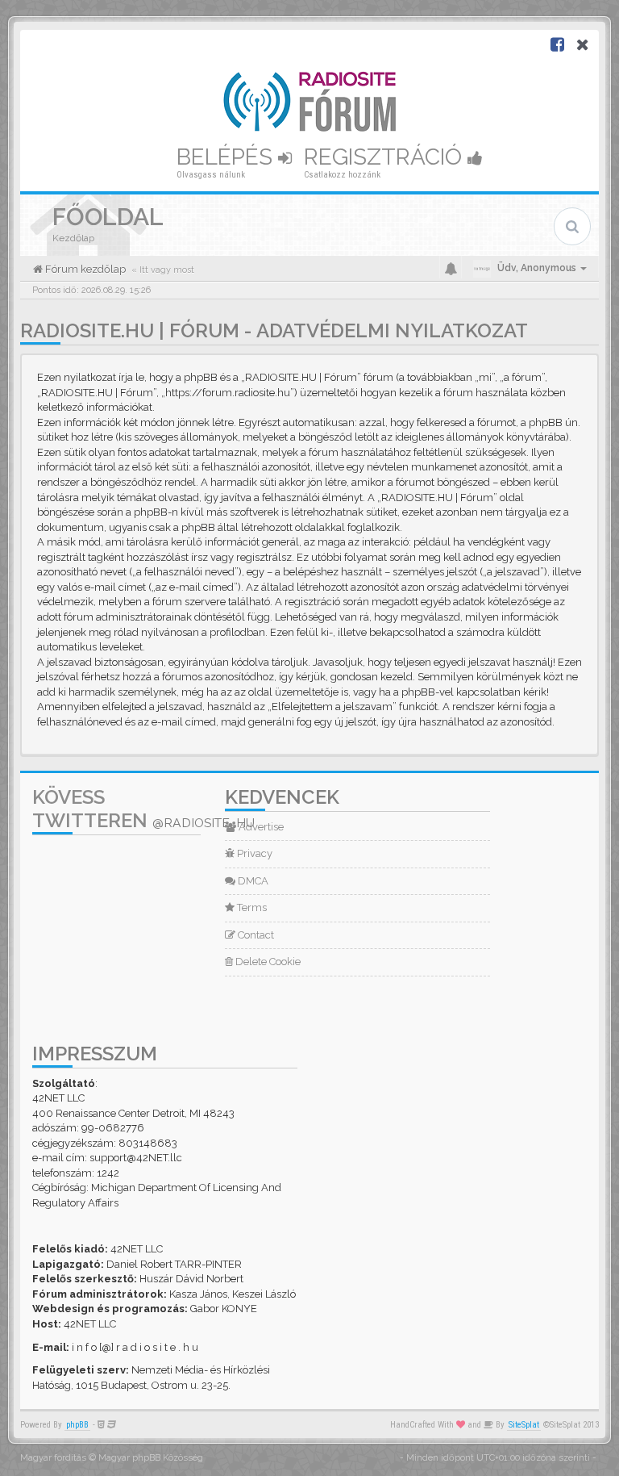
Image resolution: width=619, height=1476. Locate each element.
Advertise (260, 827)
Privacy (253, 853)
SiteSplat (524, 1425)
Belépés (227, 157)
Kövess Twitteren (143, 808)
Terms (251, 907)
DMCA (251, 881)
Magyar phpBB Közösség (150, 1458)
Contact (254, 935)
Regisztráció (385, 157)
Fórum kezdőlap (84, 269)
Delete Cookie (267, 961)
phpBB (77, 1425)
